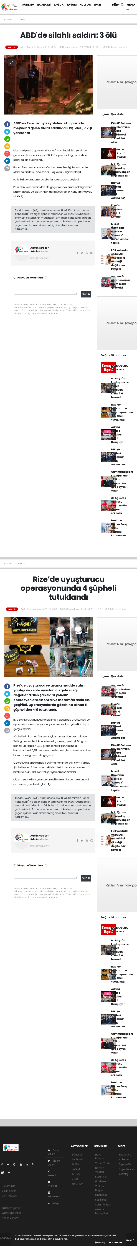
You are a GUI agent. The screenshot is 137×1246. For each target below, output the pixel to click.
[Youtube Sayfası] (22, 1164)
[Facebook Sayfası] (3, 1164)
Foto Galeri (53, 1152)
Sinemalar (101, 1195)
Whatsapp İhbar (11, 1213)
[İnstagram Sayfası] (15, 1164)
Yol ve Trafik (102, 1163)
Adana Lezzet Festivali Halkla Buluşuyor (118, 434)
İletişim (56, 1203)
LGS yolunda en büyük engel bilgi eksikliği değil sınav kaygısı (119, 259)
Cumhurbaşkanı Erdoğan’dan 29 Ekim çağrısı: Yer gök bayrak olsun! (122, 481)
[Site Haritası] (4, 1172)
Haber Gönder (10, 1217)
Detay (101, 1242)
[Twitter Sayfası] (9, 1164)
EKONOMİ (44, 5)
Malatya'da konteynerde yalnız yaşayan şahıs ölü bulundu (120, 388)
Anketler (124, 1159)
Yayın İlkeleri (9, 1191)
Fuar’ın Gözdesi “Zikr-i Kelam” (116, 211)
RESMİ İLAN (77, 1183)
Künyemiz (54, 1196)
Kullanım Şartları (11, 1208)
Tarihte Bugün (99, 1188)
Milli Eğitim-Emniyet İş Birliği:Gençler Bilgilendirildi (120, 170)
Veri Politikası (9, 1195)
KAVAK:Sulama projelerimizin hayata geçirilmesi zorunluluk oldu (121, 132)
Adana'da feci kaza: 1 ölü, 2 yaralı (118, 153)
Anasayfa (9, 19)
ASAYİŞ (22, 563)
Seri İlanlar (101, 1200)
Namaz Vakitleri (100, 1170)
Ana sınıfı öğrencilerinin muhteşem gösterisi (120, 282)
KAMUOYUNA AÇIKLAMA (119, 367)
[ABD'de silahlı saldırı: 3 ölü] (48, 85)
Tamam (116, 1242)
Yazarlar (53, 1175)
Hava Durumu (100, 1156)
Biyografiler (125, 1164)
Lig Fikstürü (101, 1181)
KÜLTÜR (85, 5)
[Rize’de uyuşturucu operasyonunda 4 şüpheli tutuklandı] (48, 647)
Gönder (86, 294)
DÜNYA (22, 19)
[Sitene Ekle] (10, 1172)
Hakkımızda (8, 1186)
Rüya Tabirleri (127, 1169)
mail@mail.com (40, 258)
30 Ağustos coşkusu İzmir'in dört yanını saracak (119, 505)
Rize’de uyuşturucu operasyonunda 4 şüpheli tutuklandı (122, 412)
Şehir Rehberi (103, 1204)
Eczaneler (101, 1176)
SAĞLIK (59, 5)
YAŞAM (71, 5)
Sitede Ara (125, 1154)
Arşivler (52, 1186)
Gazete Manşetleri (101, 1211)
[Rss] (34, 1164)
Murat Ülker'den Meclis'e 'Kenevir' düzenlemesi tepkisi (119, 233)
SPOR (97, 5)
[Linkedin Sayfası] (28, 1164)
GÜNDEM (28, 5)
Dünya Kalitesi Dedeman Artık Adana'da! (118, 190)
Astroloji (123, 1174)
